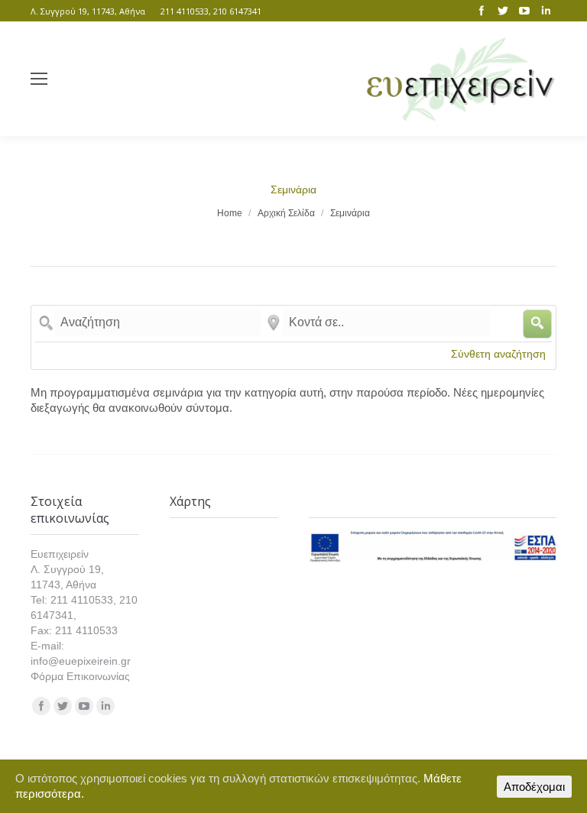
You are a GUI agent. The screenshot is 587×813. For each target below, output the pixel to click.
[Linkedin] (546, 11)
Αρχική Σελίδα (286, 213)
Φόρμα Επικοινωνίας (80, 676)
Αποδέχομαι (534, 786)
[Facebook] (481, 11)
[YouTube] (524, 11)
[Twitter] (503, 11)
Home (229, 213)
